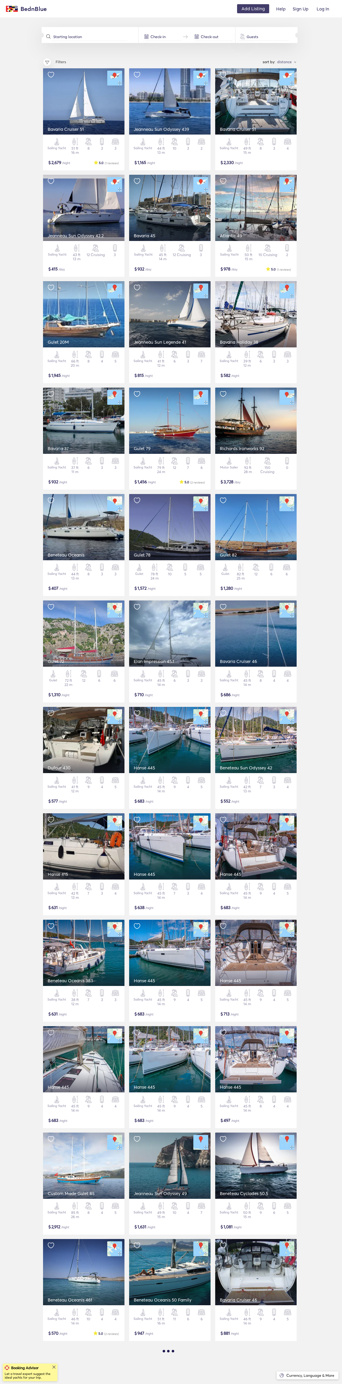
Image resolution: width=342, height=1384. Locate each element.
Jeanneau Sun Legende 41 (160, 342)
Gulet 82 (228, 555)
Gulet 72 (56, 661)
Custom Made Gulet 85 (71, 1193)
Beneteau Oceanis (66, 555)
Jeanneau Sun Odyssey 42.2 (76, 235)
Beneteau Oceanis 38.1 (70, 980)
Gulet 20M (58, 342)
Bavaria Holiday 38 (239, 342)
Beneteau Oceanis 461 (70, 1300)
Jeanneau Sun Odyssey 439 (161, 129)
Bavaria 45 (144, 235)
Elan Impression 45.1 (154, 661)
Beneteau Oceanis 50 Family (162, 1300)
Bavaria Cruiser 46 (238, 661)
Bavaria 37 (58, 448)
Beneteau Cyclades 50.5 (244, 1193)
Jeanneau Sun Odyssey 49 (160, 1193)
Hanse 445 (144, 768)
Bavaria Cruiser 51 (66, 129)
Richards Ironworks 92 (242, 448)
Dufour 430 (59, 768)
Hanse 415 (58, 874)
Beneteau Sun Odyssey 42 (246, 768)
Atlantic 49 (231, 235)
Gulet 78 (142, 555)
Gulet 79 (142, 448)
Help (281, 9)
